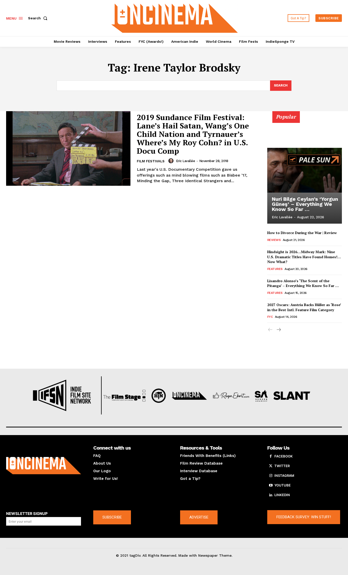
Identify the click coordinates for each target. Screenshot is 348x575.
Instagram (284, 475)
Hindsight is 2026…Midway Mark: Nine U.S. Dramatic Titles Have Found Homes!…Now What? (304, 256)
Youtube (282, 485)
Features (275, 269)
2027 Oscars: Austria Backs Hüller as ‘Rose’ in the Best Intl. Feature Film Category (304, 307)
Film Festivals (151, 161)
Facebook (283, 456)
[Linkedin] (270, 495)
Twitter (282, 466)
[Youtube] (270, 485)
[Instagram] (270, 475)
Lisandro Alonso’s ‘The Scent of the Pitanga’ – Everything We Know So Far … (303, 283)
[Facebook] (270, 456)
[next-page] (278, 330)
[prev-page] (270, 330)
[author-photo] (171, 160)
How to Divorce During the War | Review (302, 232)
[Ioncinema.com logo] (43, 465)
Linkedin (282, 495)
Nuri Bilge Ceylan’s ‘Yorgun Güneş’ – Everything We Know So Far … (305, 204)
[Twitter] (270, 466)
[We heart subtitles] (174, 17)
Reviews (274, 240)
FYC (270, 317)
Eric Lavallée (185, 161)
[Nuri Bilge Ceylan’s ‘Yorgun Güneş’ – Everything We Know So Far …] (304, 170)
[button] (38, 18)
